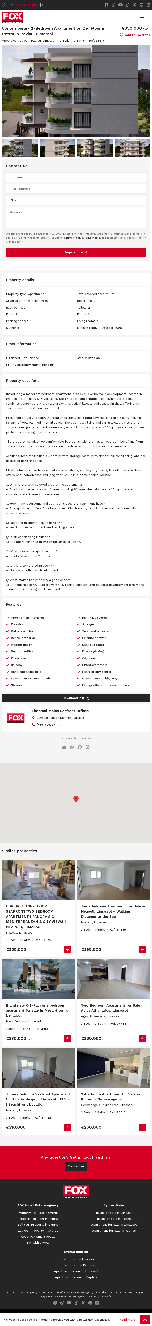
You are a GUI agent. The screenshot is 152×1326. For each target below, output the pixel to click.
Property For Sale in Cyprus (38, 1213)
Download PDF (74, 698)
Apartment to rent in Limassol (76, 1271)
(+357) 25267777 (49, 724)
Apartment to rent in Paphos (76, 1277)
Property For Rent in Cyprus (38, 1219)
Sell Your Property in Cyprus (38, 1224)
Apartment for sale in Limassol (114, 1224)
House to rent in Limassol (76, 1259)
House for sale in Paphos (114, 1219)
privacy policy (93, 238)
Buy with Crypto (38, 1242)
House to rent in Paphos (76, 1265)
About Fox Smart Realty (38, 1236)
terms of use (73, 238)
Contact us (76, 1166)
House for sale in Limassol (114, 1213)
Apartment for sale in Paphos (114, 1230)
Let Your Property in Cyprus (38, 1230)
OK (145, 1319)
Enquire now (74, 252)
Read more (127, 1319)
